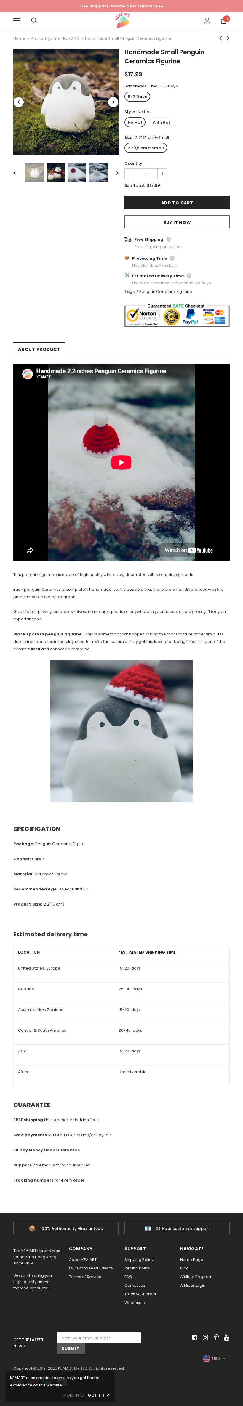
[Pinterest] (215, 1337)
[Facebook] (193, 1337)
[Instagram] (204, 1337)
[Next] (113, 102)
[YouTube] (225, 1337)
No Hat (135, 122)
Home (19, 38)
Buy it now (177, 222)
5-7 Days (137, 96)
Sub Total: (134, 185)
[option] (66, 102)
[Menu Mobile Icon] (16, 20)
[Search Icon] (40, 21)
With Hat (161, 122)
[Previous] (18, 102)
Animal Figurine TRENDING (55, 38)
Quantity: (133, 163)
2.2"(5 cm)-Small (146, 148)
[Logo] (122, 20)
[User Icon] (207, 21)
